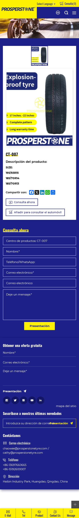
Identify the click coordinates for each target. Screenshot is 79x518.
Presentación (39, 326)
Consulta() (70, 3)
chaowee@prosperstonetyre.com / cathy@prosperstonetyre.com (26, 450)
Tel (23, 515)
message (71, 515)
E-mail (8, 515)
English (58, 12)
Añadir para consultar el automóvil (38, 212)
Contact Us (55, 515)
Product (39, 515)
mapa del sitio (66, 406)
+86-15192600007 (14, 469)
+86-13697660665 (14, 465)
